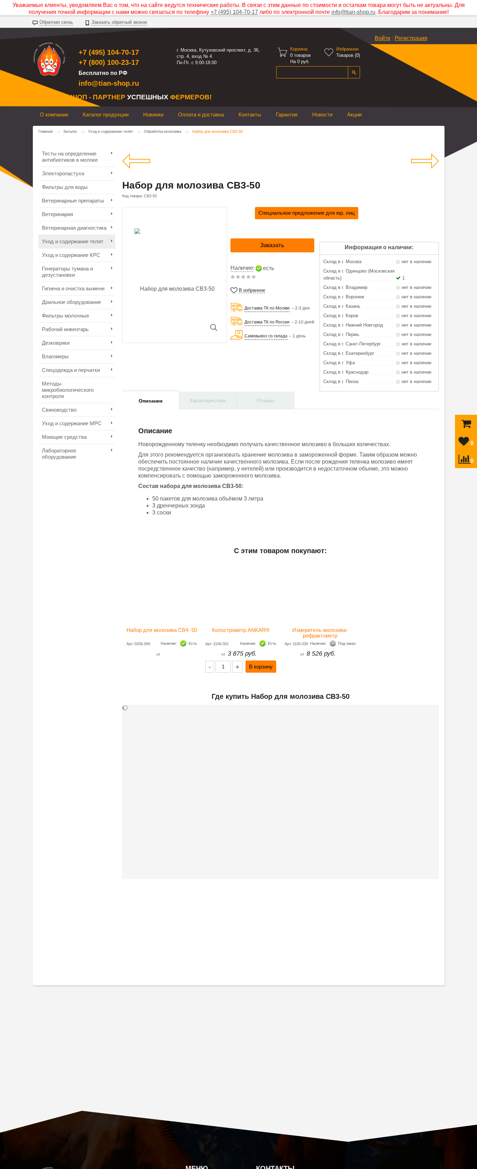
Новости (322, 114)
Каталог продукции (106, 114)
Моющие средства (64, 437)
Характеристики (208, 400)
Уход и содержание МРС (72, 423)
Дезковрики (55, 343)
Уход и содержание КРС (71, 255)
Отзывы (265, 400)
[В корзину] (466, 425)
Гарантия (287, 114)
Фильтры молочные (65, 316)
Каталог (70, 131)
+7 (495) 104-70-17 (234, 12)
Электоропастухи (63, 173)
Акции (354, 114)
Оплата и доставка (201, 114)
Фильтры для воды (65, 187)
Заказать (272, 245)
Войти (382, 38)
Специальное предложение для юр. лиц (306, 213)
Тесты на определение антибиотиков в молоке (70, 157)
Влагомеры (55, 356)
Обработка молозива (162, 131)
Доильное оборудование (71, 302)
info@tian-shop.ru (353, 12)
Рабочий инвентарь (65, 329)
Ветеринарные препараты (73, 201)
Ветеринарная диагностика (74, 228)
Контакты (250, 114)
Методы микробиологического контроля (68, 390)
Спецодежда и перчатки (71, 370)
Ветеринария (57, 214)
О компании (54, 114)
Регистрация (411, 38)
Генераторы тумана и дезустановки (67, 272)
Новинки (153, 114)
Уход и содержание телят (110, 131)
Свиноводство (59, 410)
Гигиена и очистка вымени (73, 288)
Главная (45, 131)
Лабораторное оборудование (59, 454)
